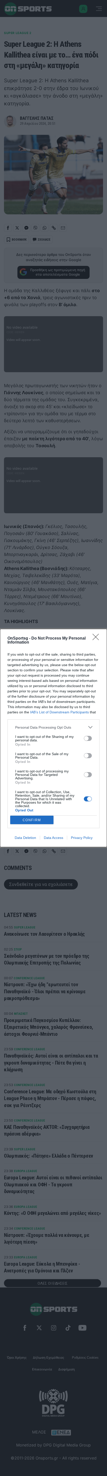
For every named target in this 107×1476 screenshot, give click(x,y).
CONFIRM (32, 820)
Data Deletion (25, 838)
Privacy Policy (82, 838)
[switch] (88, 738)
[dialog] (53, 738)
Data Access (53, 838)
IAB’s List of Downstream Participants (59, 712)
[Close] (97, 638)
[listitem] (53, 727)
